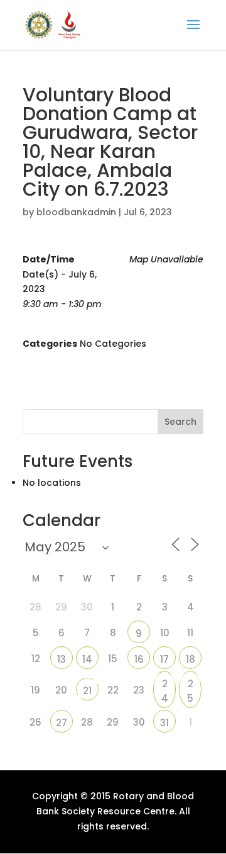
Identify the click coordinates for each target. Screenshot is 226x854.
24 (164, 684)
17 (164, 659)
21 (87, 690)
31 (164, 722)
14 (87, 659)
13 (61, 659)
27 (61, 722)
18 (190, 659)
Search (180, 421)
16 (139, 659)
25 (190, 684)
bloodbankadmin (76, 212)
